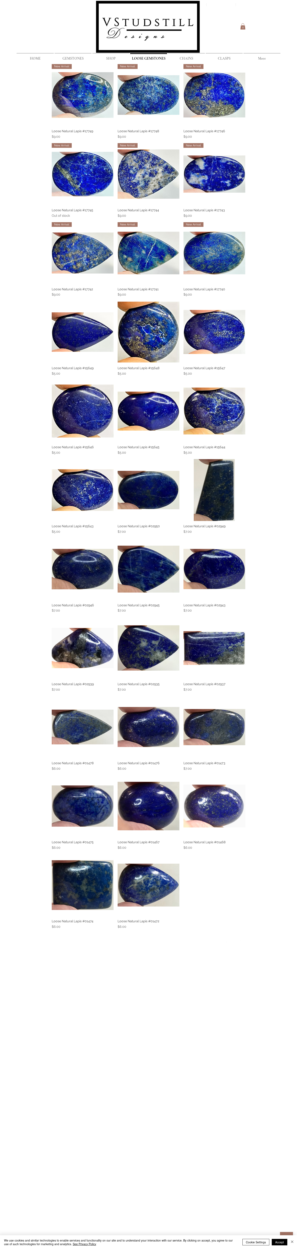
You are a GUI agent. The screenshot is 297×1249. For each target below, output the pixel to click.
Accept (279, 1242)
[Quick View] (83, 332)
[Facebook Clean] (226, 940)
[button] (242, 26)
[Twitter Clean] (234, 940)
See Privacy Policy (84, 1244)
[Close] (292, 1242)
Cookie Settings (256, 1242)
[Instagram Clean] (242, 940)
